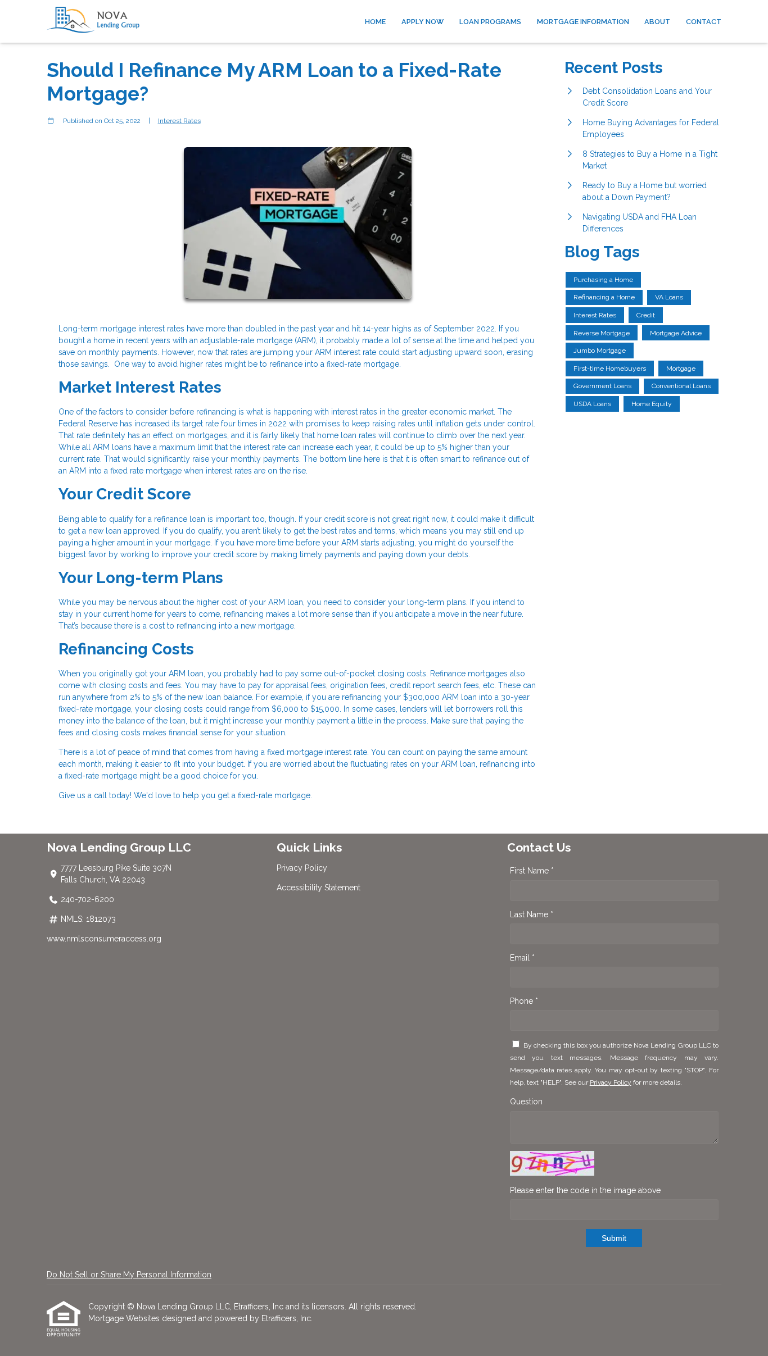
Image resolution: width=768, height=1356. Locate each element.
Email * (522, 957)
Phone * (524, 1000)
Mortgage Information (583, 21)
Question (526, 1101)
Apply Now (422, 21)
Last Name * (531, 914)
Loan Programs (490, 21)
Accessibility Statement (318, 887)
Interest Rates (179, 121)
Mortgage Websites (125, 1318)
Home (375, 21)
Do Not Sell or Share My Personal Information (129, 1274)
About (657, 21)
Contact (703, 21)
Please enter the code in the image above (585, 1190)
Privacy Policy (302, 867)
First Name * (532, 870)
